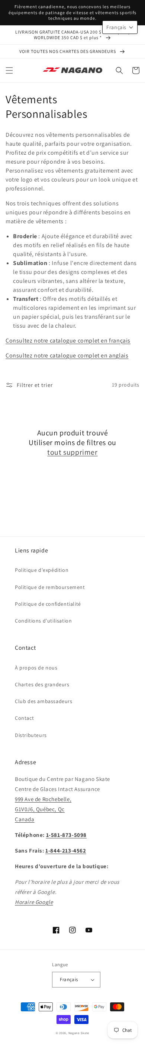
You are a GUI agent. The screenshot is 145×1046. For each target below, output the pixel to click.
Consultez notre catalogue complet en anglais (67, 355)
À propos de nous (36, 667)
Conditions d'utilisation (43, 620)
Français (69, 979)
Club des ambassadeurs (43, 701)
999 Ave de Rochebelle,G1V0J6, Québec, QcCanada (43, 809)
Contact (24, 718)
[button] (9, 70)
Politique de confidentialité (48, 604)
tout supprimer (72, 452)
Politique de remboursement (50, 587)
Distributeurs (31, 735)
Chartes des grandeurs (42, 684)
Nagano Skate (78, 1033)
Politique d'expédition (41, 570)
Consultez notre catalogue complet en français (68, 340)
